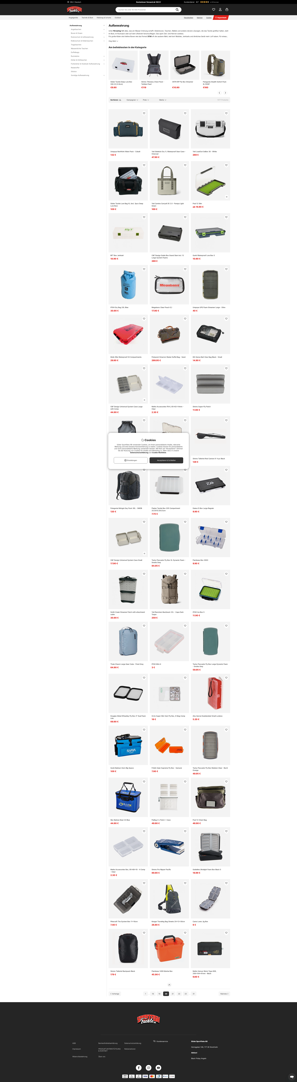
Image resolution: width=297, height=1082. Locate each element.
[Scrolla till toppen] (169, 985)
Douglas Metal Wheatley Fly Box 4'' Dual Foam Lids (128, 717)
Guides (208, 18)
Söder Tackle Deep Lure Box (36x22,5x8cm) (121, 83)
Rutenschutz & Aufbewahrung (82, 37)
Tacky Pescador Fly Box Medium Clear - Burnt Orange (210, 769)
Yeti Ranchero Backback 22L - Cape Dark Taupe (168, 613)
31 (194, 994)
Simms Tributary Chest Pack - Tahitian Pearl (152, 83)
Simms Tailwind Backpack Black (122, 971)
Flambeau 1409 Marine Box (162, 971)
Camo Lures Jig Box (200, 921)
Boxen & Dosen (76, 33)
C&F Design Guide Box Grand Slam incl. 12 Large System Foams (168, 256)
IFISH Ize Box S (198, 612)
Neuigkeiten (188, 18)
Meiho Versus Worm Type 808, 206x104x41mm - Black (204, 972)
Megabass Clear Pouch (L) (162, 307)
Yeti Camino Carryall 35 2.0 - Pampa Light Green (168, 204)
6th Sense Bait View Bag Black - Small (207, 357)
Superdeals (221, 18)
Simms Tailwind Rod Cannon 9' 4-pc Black (209, 459)
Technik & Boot (87, 18)
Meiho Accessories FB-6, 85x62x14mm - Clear (167, 408)
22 (179, 994)
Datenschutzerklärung (132, 1043)
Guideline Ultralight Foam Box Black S (207, 869)
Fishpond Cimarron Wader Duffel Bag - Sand (169, 357)
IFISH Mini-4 (156, 664)
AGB (74, 1043)
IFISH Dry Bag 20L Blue (119, 307)
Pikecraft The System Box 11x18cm (124, 921)
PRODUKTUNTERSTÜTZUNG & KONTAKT (109, 1050)
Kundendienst (189, 2)
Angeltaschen (76, 29)
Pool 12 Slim (197, 203)
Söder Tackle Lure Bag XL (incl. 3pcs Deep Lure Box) (126, 204)
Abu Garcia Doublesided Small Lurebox (208, 716)
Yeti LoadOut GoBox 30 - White (205, 151)
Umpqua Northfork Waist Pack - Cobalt (125, 151)
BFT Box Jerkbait (117, 255)
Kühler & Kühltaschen (79, 60)
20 (166, 994)
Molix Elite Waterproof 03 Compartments (126, 357)
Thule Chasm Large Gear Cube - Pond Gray (127, 664)
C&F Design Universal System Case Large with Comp (126, 408)
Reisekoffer (75, 68)
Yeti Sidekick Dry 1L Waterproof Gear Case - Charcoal (169, 153)
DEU (75, 2)
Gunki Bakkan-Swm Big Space (122, 768)
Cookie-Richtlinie (159, 453)
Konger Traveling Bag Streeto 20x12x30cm (168, 921)
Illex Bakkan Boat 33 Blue (120, 820)
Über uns (101, 1057)
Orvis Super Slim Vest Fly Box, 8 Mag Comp (168, 716)
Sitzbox (74, 71)
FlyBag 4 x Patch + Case (161, 820)
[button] (212, 2)
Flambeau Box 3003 (200, 560)
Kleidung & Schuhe (104, 18)
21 (173, 994)
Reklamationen (130, 1049)
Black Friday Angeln (198, 1058)
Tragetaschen (76, 45)
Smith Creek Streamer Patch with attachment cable (127, 613)
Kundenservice (162, 1041)
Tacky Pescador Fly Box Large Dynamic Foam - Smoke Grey (210, 665)
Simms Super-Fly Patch (202, 407)
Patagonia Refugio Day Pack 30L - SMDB (126, 508)
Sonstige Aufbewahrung (80, 75)
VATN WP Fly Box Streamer (182, 82)
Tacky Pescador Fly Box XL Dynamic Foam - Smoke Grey (168, 561)
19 (159, 994)
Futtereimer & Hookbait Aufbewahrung (85, 64)
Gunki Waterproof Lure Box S (204, 255)
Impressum (76, 1049)
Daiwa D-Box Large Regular (203, 508)
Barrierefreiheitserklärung (108, 1043)
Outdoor (118, 18)
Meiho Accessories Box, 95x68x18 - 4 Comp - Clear (127, 870)
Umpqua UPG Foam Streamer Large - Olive (209, 307)
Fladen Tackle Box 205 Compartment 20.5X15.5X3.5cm (166, 509)
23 (186, 994)
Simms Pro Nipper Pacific (161, 869)
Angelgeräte (73, 18)
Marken (200, 18)
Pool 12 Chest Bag (200, 820)
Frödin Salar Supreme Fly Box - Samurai (167, 768)
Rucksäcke (75, 56)
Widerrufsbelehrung (79, 1057)
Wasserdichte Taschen (79, 48)
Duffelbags (75, 52)
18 (153, 994)
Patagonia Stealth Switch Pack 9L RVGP (214, 83)
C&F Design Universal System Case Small (126, 560)
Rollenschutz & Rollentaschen (82, 41)
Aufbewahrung (76, 25)
